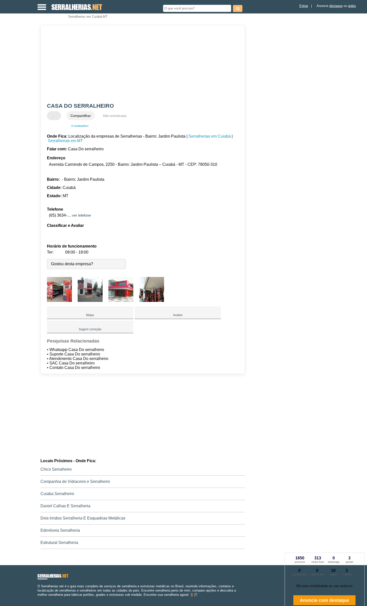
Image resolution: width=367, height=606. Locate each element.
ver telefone (81, 215)
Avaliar (178, 315)
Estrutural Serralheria (59, 542)
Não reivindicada (114, 116)
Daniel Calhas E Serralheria (65, 506)
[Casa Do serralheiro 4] (151, 300)
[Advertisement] (140, 64)
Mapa (90, 315)
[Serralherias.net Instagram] (43, 599)
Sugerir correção (90, 329)
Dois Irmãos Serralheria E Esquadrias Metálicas (82, 518)
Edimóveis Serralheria (60, 530)
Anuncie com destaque (324, 600)
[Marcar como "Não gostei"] (57, 116)
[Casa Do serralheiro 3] (120, 300)
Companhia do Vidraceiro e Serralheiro (75, 481)
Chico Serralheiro (56, 469)
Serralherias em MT (65, 141)
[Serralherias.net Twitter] (41, 599)
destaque (336, 6)
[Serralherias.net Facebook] (38, 599)
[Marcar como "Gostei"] (51, 116)
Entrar (303, 6)
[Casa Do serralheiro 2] (90, 300)
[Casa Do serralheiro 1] (59, 300)
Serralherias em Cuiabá (209, 136)
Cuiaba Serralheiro (57, 494)
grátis (352, 6)
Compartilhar (80, 116)
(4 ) (79, 125)
